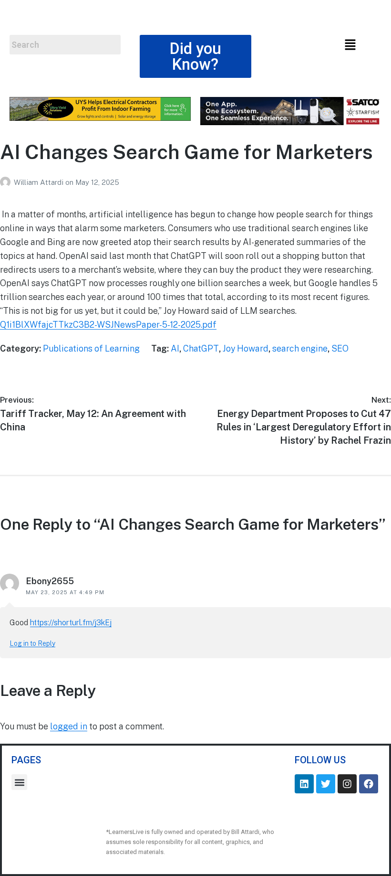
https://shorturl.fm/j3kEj (71, 622)
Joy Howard (245, 348)
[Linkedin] (304, 783)
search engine (300, 348)
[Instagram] (347, 783)
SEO (340, 348)
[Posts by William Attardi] (7, 182)
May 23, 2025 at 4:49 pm (65, 592)
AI (175, 348)
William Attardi (39, 182)
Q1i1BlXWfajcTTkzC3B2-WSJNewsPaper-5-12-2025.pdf (108, 325)
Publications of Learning (91, 348)
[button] (350, 45)
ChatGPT (201, 348)
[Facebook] (368, 783)
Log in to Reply (32, 643)
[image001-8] (100, 118)
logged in (68, 726)
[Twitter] (325, 783)
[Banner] (290, 122)
